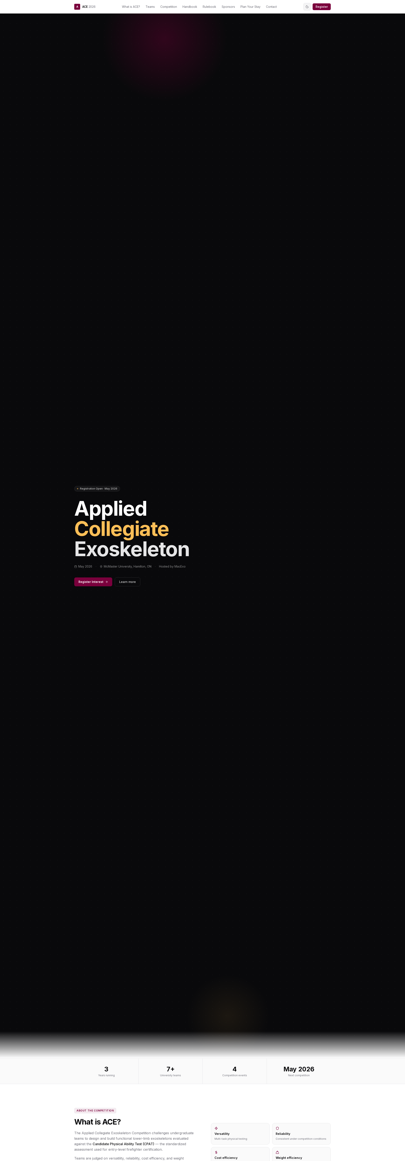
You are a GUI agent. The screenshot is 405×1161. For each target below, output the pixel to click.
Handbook (189, 6)
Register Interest (90, 582)
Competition (168, 6)
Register (322, 6)
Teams (150, 6)
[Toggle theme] (307, 7)
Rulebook (209, 6)
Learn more (127, 582)
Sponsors (228, 6)
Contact (271, 6)
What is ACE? (131, 6)
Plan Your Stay (250, 6)
